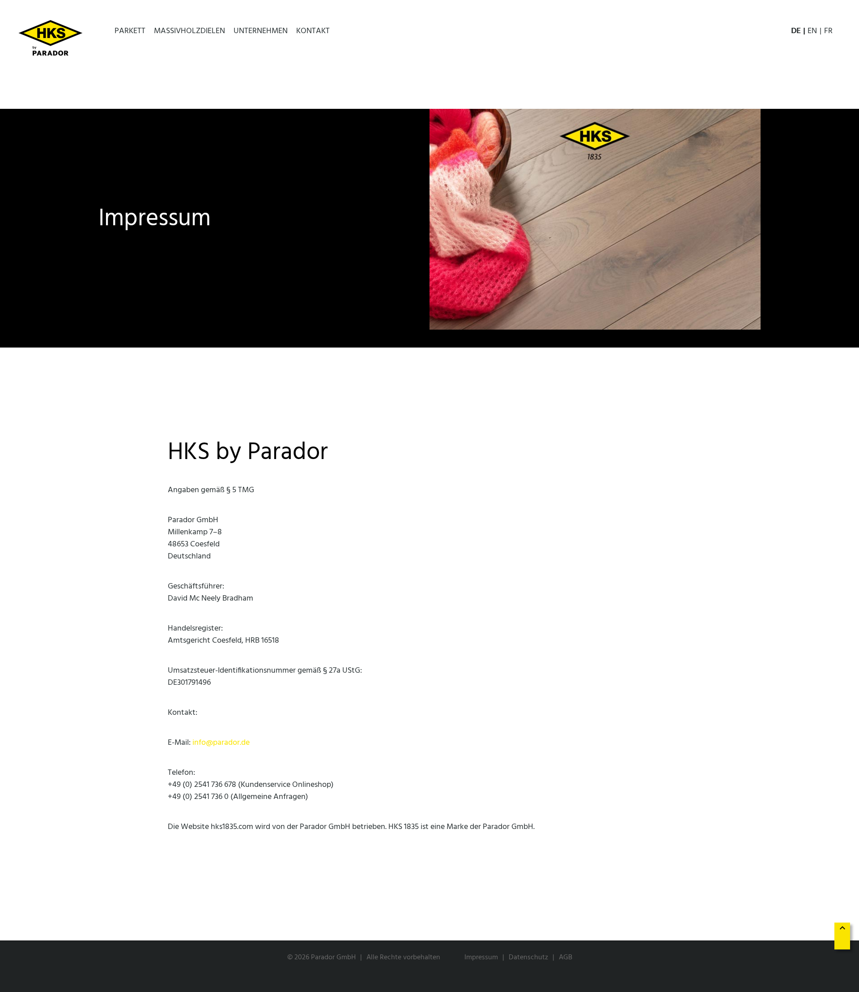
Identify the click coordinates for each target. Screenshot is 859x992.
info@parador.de (221, 742)
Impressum (481, 957)
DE (795, 31)
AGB (565, 957)
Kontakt (313, 31)
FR (828, 31)
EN (812, 31)
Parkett (130, 31)
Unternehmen (261, 31)
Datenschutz (528, 957)
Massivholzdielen (189, 31)
